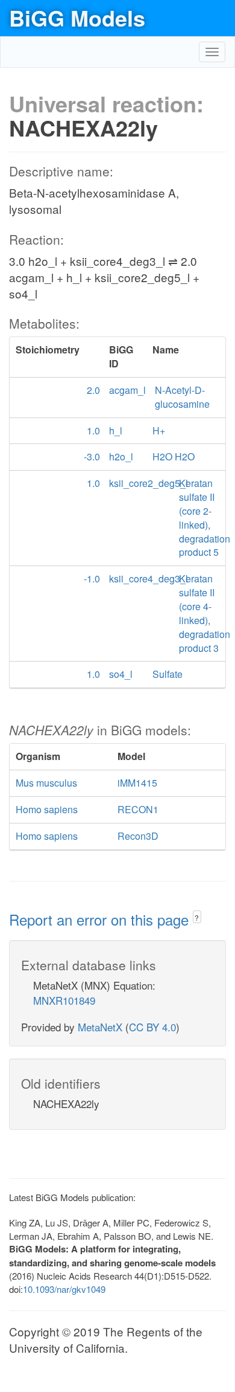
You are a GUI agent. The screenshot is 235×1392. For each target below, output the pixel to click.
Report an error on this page (101, 919)
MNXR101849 (64, 1000)
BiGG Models (77, 17)
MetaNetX (100, 1026)
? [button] (197, 917)
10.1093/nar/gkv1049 (64, 1289)
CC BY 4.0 (152, 1026)
